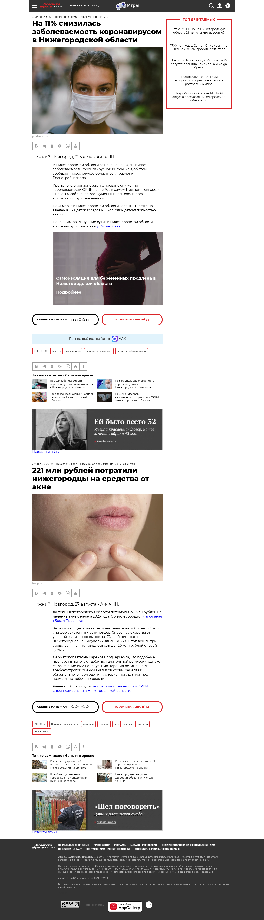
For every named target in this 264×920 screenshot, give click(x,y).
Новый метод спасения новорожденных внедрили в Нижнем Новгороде (68, 777)
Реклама (120, 845)
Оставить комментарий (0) (132, 319)
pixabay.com (40, 136)
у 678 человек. (109, 226)
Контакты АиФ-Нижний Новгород (108, 849)
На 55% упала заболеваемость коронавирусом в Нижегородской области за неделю (125, 385)
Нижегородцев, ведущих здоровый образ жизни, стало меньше (134, 777)
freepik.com (39, 583)
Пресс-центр (102, 845)
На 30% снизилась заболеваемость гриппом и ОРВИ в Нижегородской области (137, 397)
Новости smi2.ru (46, 451)
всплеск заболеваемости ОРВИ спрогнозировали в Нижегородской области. (100, 688)
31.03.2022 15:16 (41, 16)
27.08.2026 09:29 (42, 463)
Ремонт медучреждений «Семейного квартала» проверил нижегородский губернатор (71, 764)
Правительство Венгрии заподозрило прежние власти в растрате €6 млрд (198, 80)
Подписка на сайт (70, 849)
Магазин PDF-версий (143, 845)
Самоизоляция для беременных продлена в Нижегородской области (106, 281)
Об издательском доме (73, 845)
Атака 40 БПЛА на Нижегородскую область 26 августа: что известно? (198, 30)
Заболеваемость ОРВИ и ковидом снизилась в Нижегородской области (72, 397)
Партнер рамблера (94, 905)
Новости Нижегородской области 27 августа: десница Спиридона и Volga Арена (199, 64)
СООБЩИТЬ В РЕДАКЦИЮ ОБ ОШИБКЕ (157, 849)
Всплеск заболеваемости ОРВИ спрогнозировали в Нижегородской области (135, 764)
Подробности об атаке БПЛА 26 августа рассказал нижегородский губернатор (198, 97)
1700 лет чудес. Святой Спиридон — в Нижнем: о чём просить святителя (198, 47)
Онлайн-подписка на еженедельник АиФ (188, 845)
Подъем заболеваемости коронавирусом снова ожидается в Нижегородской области (71, 384)
